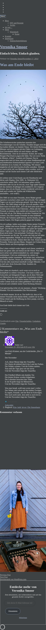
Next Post (4, 577)
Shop (7, 30)
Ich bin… (8, 27)
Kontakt (8, 36)
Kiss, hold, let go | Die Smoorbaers (26, 407)
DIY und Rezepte (16, 23)
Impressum (9, 38)
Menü (3, 16)
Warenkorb (14, 32)
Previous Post (5, 575)
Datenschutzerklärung (18, 41)
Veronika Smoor (13, 47)
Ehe (17, 321)
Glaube (3, 323)
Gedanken (36, 321)
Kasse (17, 34)
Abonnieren (12, 611)
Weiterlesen (23, 618)
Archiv (12, 25)
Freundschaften (25, 321)
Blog (7, 21)
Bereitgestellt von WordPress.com (13, 579)
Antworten (9, 405)
